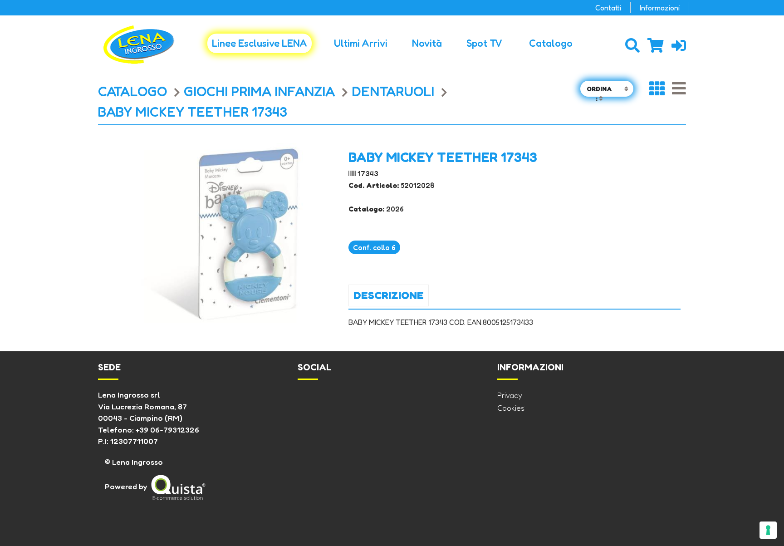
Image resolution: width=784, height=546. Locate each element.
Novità (427, 43)
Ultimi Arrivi (360, 43)
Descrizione (388, 295)
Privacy (509, 395)
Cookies (510, 408)
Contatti (608, 7)
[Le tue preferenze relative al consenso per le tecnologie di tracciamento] (768, 530)
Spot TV (484, 43)
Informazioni (660, 7)
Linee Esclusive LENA (259, 43)
